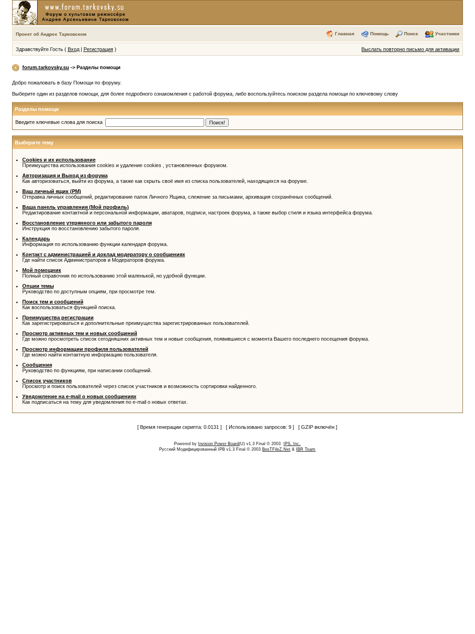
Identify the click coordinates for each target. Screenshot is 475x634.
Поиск (411, 33)
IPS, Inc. (292, 443)
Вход (73, 49)
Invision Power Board (218, 443)
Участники (447, 33)
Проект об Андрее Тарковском (51, 34)
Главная (344, 33)
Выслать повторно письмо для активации (410, 49)
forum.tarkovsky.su (45, 67)
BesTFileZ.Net (276, 449)
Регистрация (98, 49)
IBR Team (305, 449)
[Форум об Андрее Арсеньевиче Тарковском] (72, 12)
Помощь (379, 33)
